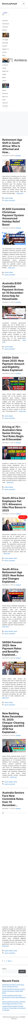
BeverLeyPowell (9, 4)
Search (4, 968)
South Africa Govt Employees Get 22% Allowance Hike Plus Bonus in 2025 (14, 504)
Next (10, 961)
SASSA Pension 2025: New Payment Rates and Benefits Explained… (12, 648)
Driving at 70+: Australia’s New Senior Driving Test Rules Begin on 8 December (13, 433)
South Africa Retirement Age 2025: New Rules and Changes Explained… (13, 575)
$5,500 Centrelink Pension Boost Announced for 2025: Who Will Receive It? (14, 997)
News (15, 558)
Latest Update (8, 198)
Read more (20, 193)
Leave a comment (9, 200)
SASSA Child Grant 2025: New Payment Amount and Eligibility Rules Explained (13, 364)
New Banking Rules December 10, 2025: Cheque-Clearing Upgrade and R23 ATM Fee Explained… (13, 723)
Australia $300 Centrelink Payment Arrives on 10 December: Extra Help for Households (13, 291)
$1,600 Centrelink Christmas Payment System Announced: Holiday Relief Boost (13, 216)
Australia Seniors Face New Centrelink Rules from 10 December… (13, 799)
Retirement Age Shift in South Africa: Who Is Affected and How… (12, 146)
